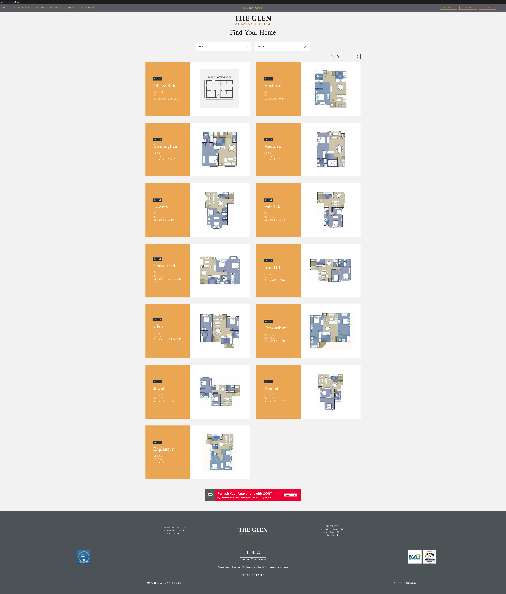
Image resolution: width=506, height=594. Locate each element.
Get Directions (173, 533)
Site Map (236, 567)
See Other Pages (253, 575)
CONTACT (70, 7)
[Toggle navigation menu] (500, 8)
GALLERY (39, 7)
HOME (6, 7)
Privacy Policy (224, 567)
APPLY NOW (87, 7)
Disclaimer (247, 567)
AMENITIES (54, 7)
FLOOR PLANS (22, 7)
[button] (282, 46)
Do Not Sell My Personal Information (271, 567)
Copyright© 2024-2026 (169, 583)
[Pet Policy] (155, 583)
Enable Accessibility (10, 2)
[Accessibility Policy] (152, 583)
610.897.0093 (253, 8)
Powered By (400, 583)
